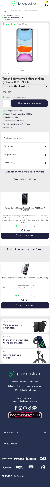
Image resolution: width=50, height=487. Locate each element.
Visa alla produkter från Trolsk (16, 124)
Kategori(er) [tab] (9, 163)
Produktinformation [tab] (13, 138)
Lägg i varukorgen (30, 103)
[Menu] (4, 3)
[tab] (22, 70)
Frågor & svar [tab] (10, 155)
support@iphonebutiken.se (25, 401)
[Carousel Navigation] (1, 187)
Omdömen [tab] (8, 146)
